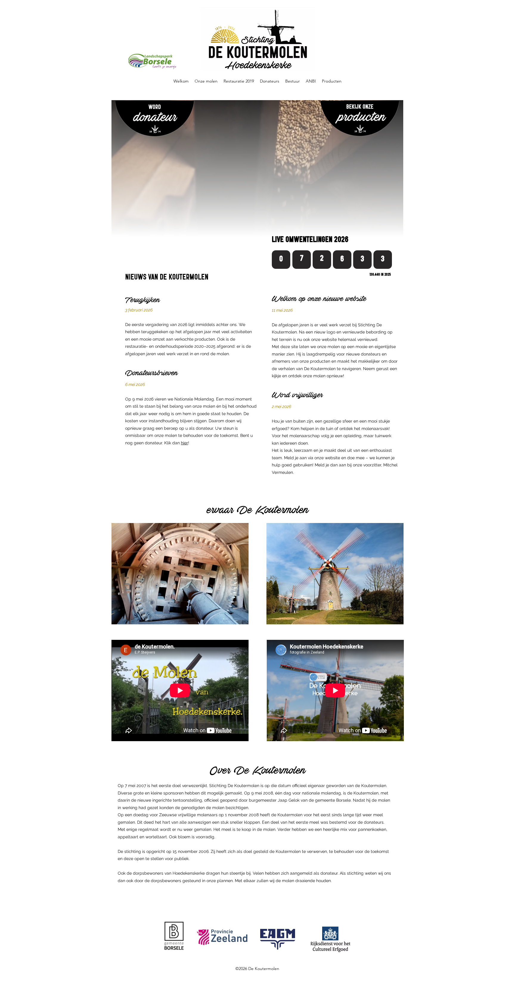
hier (184, 442)
